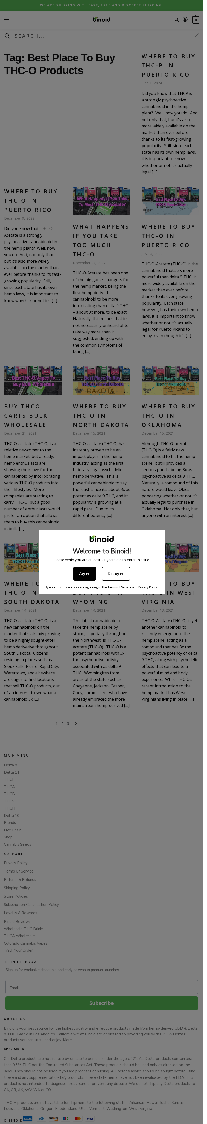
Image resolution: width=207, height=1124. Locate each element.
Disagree (116, 573)
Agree (84, 573)
